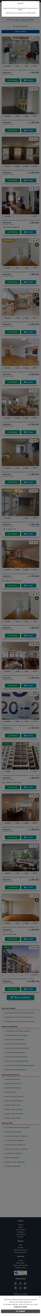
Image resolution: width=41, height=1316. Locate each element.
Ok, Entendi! (20, 1311)
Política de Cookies (20, 1307)
